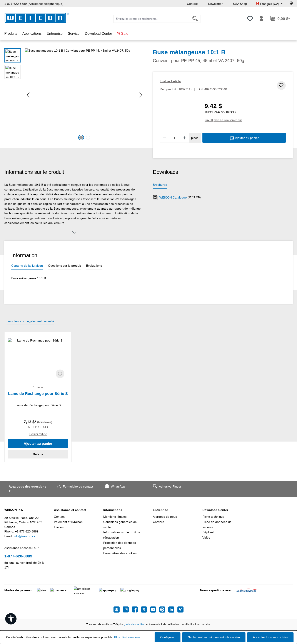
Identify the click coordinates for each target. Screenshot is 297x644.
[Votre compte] (261, 18)
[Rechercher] (195, 19)
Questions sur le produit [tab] (64, 265)
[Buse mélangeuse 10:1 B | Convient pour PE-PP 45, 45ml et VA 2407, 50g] (84, 95)
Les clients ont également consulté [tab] (30, 321)
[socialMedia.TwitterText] (145, 609)
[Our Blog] (118, 609)
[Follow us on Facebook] (136, 609)
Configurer (167, 637)
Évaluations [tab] (94, 265)
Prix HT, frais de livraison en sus (223, 120)
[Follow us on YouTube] (154, 609)
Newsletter (215, 3)
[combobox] (151, 19)
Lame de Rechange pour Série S (38, 393)
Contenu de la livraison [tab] (27, 265)
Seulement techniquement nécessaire (214, 637)
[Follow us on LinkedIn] (172, 609)
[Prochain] (140, 95)
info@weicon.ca (24, 536)
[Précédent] (28, 95)
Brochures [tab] (160, 184)
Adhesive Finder (170, 486)
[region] (74, 95)
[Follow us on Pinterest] (163, 609)
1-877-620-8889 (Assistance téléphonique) (33, 3)
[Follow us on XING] (180, 609)
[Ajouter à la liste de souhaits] (281, 85)
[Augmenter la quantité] (184, 138)
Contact (192, 3)
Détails (38, 454)
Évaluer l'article (170, 81)
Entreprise (160, 510)
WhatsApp (118, 486)
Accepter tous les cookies (270, 637)
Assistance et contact (70, 510)
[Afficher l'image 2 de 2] (88, 138)
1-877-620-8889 (18, 556)
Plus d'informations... (128, 637)
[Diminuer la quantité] (164, 138)
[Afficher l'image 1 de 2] (81, 138)
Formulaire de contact (78, 486)
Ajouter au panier (246, 138)
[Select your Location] (291, 3)
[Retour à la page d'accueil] (37, 18)
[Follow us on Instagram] (127, 609)
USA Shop (240, 3)
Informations (112, 510)
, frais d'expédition (134, 624)
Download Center (215, 510)
